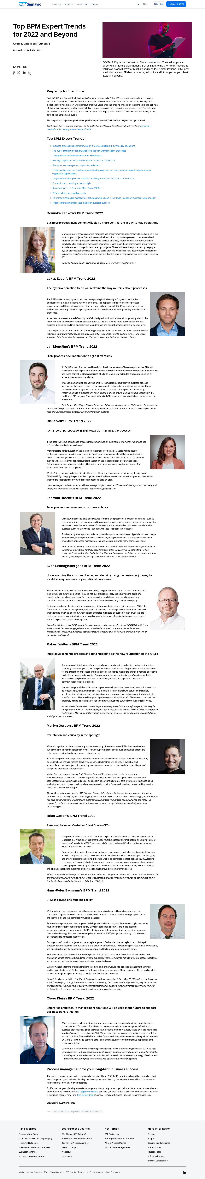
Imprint (21, 1172)
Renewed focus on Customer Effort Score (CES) (76, 188)
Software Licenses (156, 1156)
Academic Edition (155, 1147)
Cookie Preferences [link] (112, 1172)
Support (151, 1138)
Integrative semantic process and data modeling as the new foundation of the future (93, 178)
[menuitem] (56, 4)
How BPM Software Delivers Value (77, 1138)
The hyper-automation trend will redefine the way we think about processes (89, 151)
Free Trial (158, 4)
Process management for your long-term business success (81, 203)
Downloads (67, 1156)
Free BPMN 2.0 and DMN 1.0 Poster (34, 1147)
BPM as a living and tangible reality (69, 193)
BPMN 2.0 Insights (69, 1147)
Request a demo (176, 4)
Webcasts (66, 1152)
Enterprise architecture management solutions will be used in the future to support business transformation (104, 198)
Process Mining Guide (28, 1134)
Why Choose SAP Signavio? (74, 1134)
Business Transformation (92, 1111)
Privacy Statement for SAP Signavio (63, 1172)
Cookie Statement (96, 1172)
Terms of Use (83, 1172)
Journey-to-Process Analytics (75, 1143)
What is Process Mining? (115, 1143)
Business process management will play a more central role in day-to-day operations (93, 146)
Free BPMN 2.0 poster (28, 1143)
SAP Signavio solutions (87, 1091)
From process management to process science (75, 165)
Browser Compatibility (157, 1161)
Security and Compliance (159, 1143)
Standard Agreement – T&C (36, 1172)
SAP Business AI (112, 1134)
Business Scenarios (27, 1152)
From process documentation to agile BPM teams (76, 155)
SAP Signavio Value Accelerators (119, 1138)
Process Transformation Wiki (31, 1156)
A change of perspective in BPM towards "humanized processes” (84, 160)
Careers (151, 1134)
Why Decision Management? (117, 1147)
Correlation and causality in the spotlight (71, 183)
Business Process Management (66, 1111)
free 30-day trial (85, 1095)
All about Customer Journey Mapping (35, 1138)
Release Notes (154, 1152)
